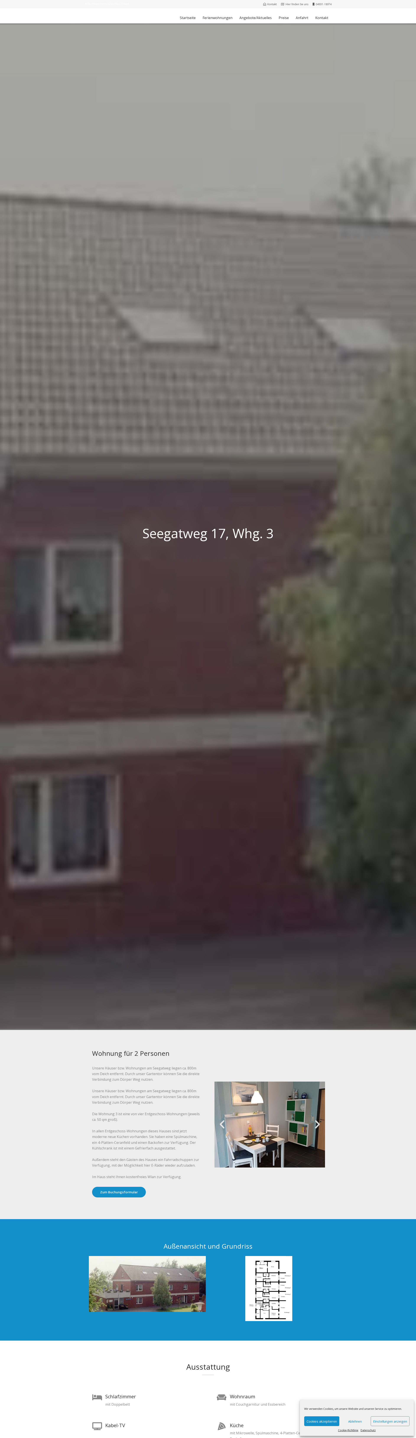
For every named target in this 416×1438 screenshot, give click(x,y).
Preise (284, 17)
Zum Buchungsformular (119, 1192)
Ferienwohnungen (217, 17)
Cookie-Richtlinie (348, 1430)
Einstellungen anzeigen (390, 1421)
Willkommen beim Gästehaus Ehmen (106, 4)
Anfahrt (302, 17)
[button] (222, 1124)
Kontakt (321, 17)
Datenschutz (368, 1430)
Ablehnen (355, 1421)
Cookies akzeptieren (322, 1421)
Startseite (188, 17)
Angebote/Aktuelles (255, 17)
